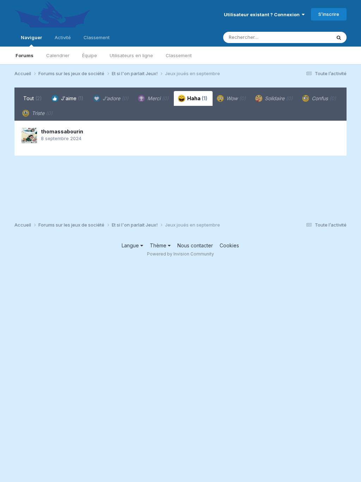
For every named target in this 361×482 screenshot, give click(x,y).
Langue (131, 245)
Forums (24, 55)
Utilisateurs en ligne (131, 55)
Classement (179, 55)
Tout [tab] (32, 98)
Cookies (229, 245)
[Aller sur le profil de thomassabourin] (29, 135)
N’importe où (308, 37)
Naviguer (31, 37)
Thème (159, 245)
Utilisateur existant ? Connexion (263, 14)
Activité (63, 37)
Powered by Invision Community (180, 254)
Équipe (89, 55)
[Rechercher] (339, 37)
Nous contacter (195, 245)
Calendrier (57, 55)
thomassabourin (62, 131)
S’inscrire (328, 14)
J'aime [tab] (72, 98)
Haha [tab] (196, 98)
